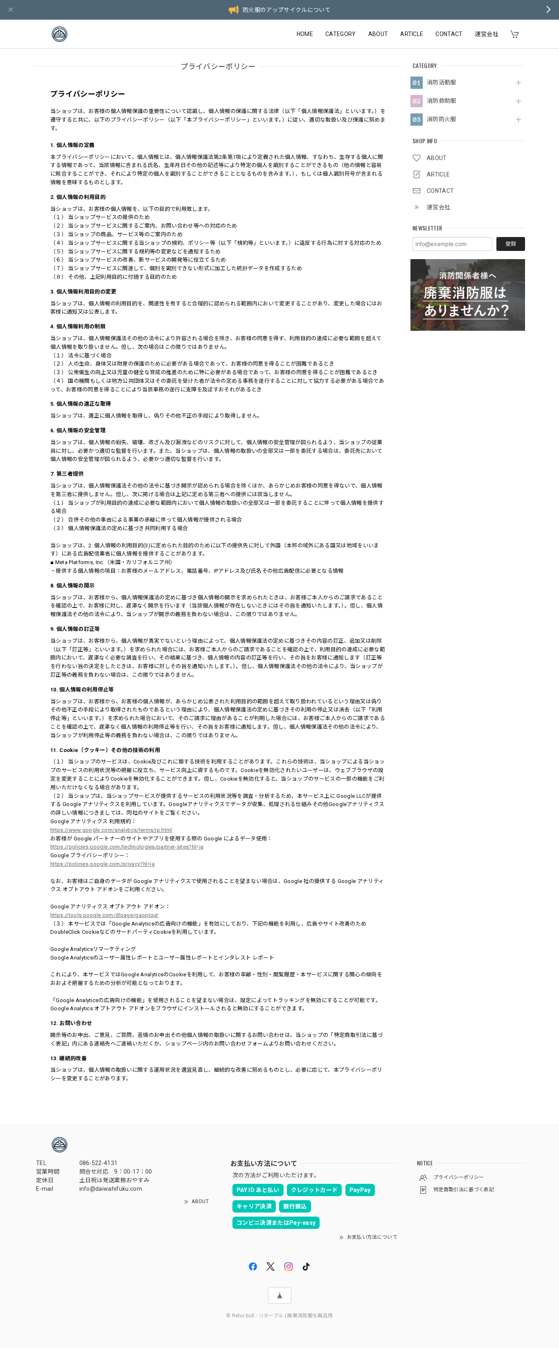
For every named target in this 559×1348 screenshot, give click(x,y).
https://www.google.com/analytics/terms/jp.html (111, 830)
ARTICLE (411, 34)
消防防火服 (441, 119)
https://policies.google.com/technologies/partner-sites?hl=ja (126, 847)
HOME (305, 34)
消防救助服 (441, 100)
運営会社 (486, 34)
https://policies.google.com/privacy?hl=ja (102, 864)
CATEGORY (340, 34)
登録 (510, 244)
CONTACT (448, 34)
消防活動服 (441, 82)
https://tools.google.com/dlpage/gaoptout (104, 915)
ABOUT (378, 34)
